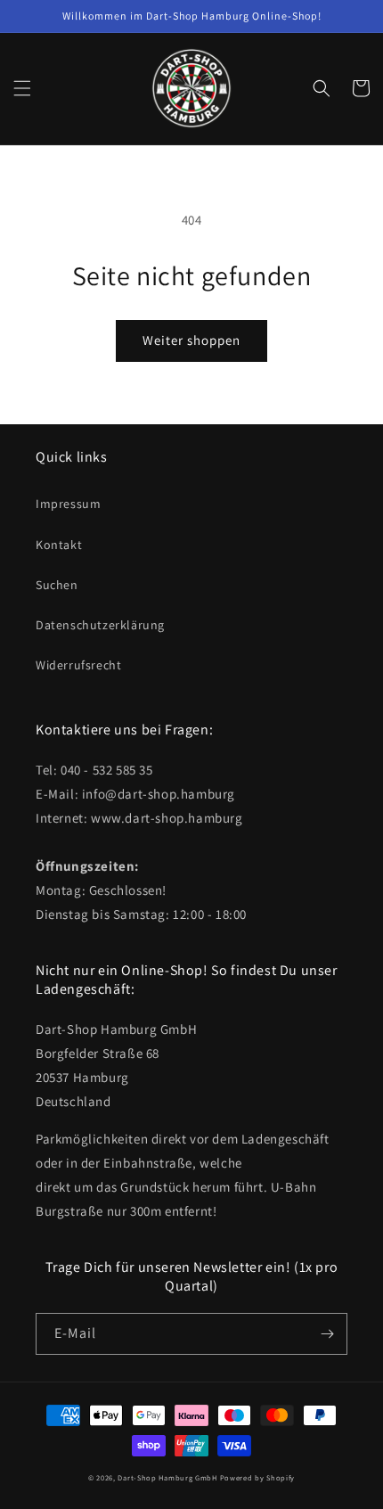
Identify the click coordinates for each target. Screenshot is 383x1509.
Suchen (57, 585)
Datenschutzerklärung (100, 625)
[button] (22, 88)
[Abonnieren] (326, 1334)
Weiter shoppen (191, 340)
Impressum (68, 504)
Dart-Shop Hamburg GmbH (167, 1477)
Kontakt (59, 545)
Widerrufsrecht (78, 665)
